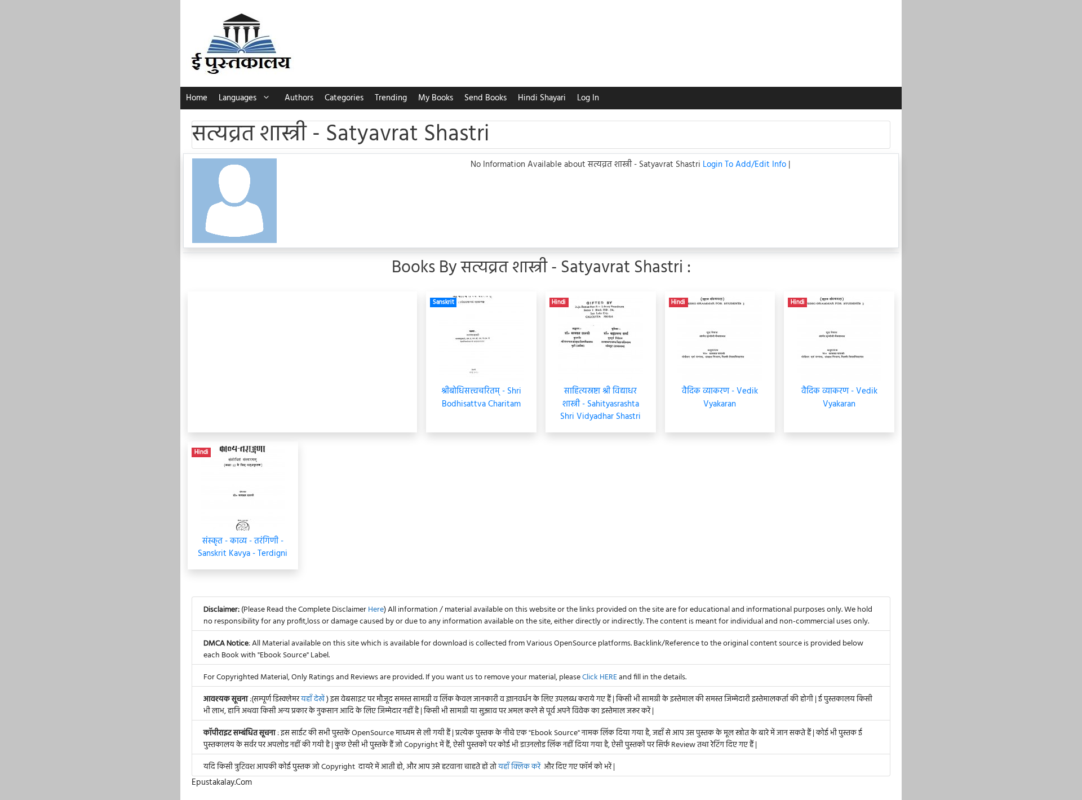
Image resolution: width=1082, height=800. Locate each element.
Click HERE (599, 677)
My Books (435, 98)
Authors (299, 98)
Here (376, 609)
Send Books (485, 98)
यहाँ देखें (313, 699)
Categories (344, 98)
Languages (237, 98)
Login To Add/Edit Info (745, 164)
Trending (391, 98)
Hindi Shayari (542, 98)
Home (196, 98)
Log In (588, 98)
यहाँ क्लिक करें (519, 767)
